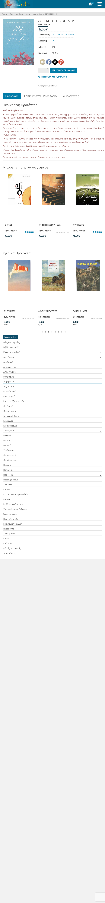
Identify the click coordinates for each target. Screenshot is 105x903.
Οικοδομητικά (10, 460)
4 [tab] (52, 332)
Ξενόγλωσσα (9, 450)
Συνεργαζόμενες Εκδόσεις (15, 509)
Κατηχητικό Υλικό (11, 352)
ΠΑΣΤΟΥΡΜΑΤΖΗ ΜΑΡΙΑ (63, 34)
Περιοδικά (8, 474)
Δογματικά (8, 386)
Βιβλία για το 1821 (11, 347)
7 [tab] (61, 332)
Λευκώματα (9, 533)
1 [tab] (42, 332)
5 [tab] (55, 332)
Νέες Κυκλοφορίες (11, 342)
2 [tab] (45, 332)
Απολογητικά (9, 371)
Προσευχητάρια (10, 479)
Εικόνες (6, 499)
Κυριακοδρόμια (10, 425)
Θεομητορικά (9, 410)
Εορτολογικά (9, 396)
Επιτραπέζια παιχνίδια (14, 401)
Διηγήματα (8, 381)
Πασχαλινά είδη (10, 518)
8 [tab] (65, 332)
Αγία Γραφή (8, 357)
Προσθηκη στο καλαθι (63, 70)
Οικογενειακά (9, 455)
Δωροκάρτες (9, 553)
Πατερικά (7, 469)
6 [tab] (58, 332)
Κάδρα (6, 538)
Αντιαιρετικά (9, 366)
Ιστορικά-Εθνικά (11, 415)
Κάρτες (6, 489)
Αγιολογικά (8, 361)
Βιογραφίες (8, 376)
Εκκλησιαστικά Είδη (12, 523)
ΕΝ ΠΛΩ (55, 40)
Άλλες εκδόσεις (10, 513)
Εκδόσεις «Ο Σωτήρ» (13, 504)
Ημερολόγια (8, 528)
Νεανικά (7, 445)
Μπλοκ (6, 440)
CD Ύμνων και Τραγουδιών (15, 494)
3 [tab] (48, 332)
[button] (52, 76)
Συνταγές (7, 484)
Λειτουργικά (8, 430)
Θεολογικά (8, 406)
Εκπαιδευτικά (9, 391)
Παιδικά (7, 464)
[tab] (12, 96)
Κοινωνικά (8, 420)
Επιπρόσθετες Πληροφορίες (41, 96)
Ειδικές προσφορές (12, 548)
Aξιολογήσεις (71, 96)
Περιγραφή (11, 96)
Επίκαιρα (7, 543)
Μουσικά (7, 435)
